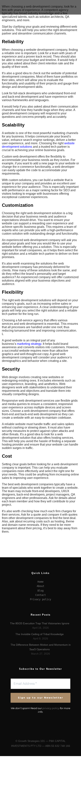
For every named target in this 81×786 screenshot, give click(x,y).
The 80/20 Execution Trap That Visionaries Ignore (39, 623)
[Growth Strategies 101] (17, 7)
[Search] (69, 3)
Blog (40, 590)
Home (40, 581)
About (40, 586)
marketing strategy (29, 343)
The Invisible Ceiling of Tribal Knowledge (39, 634)
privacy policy (50, 708)
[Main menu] (69, 10)
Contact (40, 594)
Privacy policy (40, 599)
